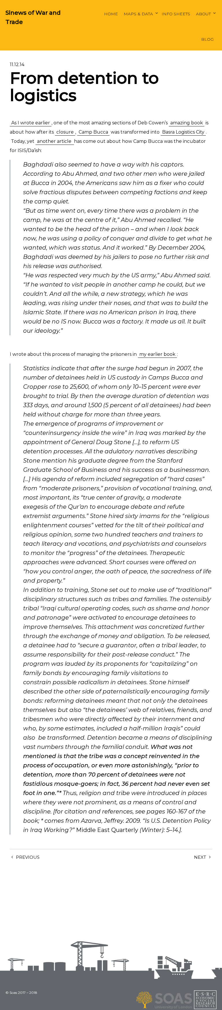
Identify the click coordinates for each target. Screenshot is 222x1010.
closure (65, 132)
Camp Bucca (93, 132)
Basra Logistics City (183, 132)
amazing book (186, 123)
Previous (28, 857)
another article (55, 141)
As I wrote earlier (30, 123)
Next (200, 857)
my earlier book (157, 354)
